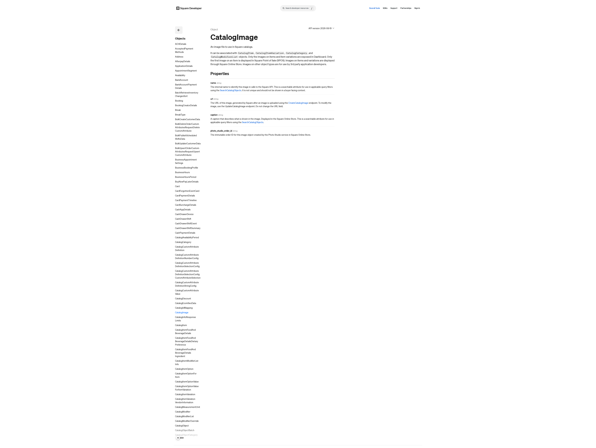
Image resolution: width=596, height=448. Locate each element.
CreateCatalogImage (298, 102)
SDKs (385, 8)
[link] (207, 73)
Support (394, 8)
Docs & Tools (374, 8)
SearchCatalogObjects (230, 90)
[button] (179, 30)
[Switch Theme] (180, 438)
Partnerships (405, 8)
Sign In (417, 8)
